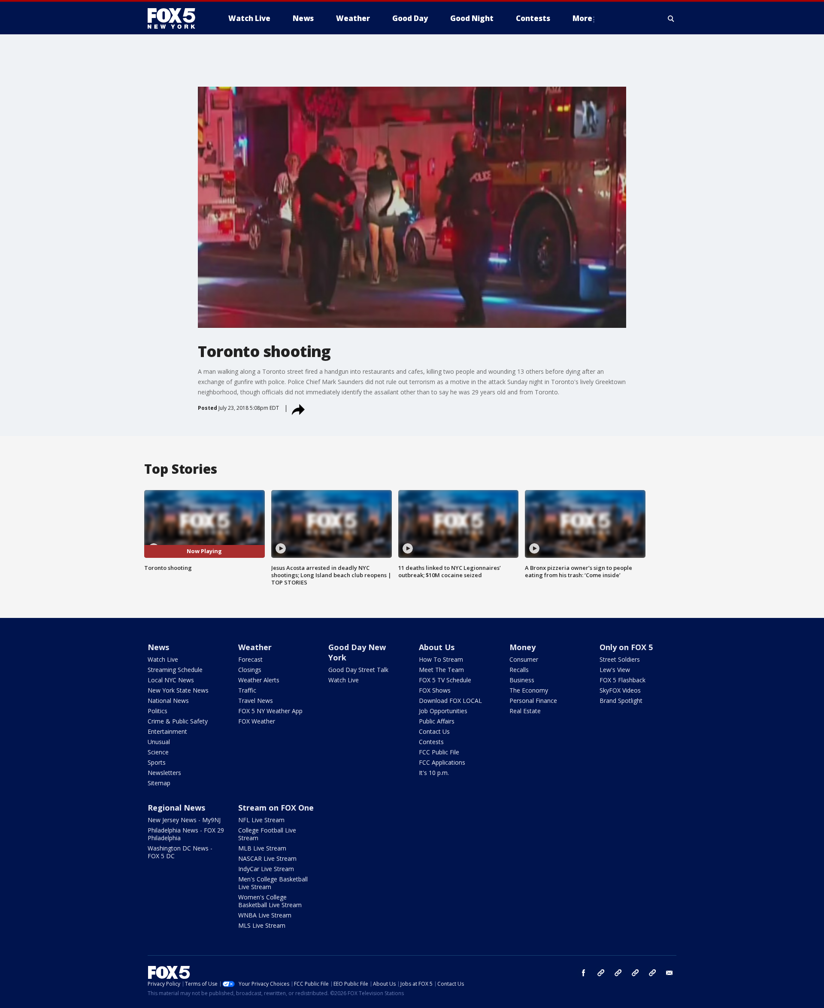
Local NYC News (171, 680)
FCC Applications (442, 762)
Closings (249, 670)
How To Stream (441, 659)
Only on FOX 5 (626, 647)
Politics (157, 711)
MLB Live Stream (262, 848)
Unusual (159, 742)
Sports (157, 762)
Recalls (519, 670)
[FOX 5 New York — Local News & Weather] (176, 18)
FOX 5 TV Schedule (445, 680)
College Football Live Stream (267, 834)
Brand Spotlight (621, 700)
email (669, 973)
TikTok (618, 973)
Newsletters (164, 773)
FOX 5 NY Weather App (270, 711)
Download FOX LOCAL (450, 700)
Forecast (250, 659)
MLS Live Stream (261, 925)
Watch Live (163, 659)
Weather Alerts (258, 680)
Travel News (255, 700)
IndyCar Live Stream (266, 869)
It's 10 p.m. (434, 773)
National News (168, 700)
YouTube (635, 973)
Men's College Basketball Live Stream (273, 883)
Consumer (523, 659)
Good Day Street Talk (358, 670)
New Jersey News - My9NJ (184, 820)
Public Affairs (436, 721)
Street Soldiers (620, 659)
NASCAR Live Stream (267, 858)
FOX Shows (435, 690)
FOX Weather (256, 721)
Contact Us (434, 731)
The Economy (528, 690)
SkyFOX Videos (620, 690)
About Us (436, 647)
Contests (431, 742)
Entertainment (167, 731)
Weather (255, 647)
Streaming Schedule (175, 670)
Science (158, 752)
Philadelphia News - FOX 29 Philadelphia (186, 834)
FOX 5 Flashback (622, 680)
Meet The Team (441, 670)
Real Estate (525, 711)
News (158, 647)
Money (522, 647)
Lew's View (615, 670)
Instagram (601, 973)
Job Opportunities (443, 711)
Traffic (247, 690)
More (582, 18)
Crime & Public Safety (178, 721)
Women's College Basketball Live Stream (270, 901)
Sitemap (159, 783)
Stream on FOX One (276, 807)
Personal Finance (533, 700)
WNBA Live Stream (264, 915)
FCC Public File (439, 752)
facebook (584, 973)
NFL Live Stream (261, 820)
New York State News (178, 690)
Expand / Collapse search (671, 18)
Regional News (176, 807)
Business (521, 680)
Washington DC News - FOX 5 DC (180, 852)
